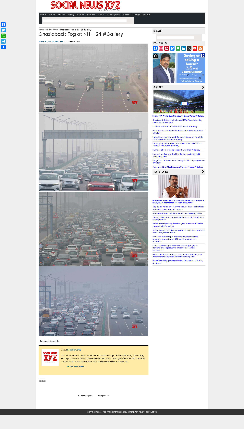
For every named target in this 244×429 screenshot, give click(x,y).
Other (55, 30)
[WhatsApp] (3, 36)
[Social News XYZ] (85, 10)
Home (43, 14)
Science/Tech (113, 14)
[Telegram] (3, 41)
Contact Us (151, 412)
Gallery (71, 14)
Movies (61, 14)
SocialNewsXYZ (74, 350)
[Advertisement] (158, 6)
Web (71, 367)
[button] (93, 78)
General (146, 14)
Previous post (86, 395)
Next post (102, 395)
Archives (126, 14)
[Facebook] (3, 24)
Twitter (76, 367)
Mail (68, 367)
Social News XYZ (55, 41)
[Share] (3, 47)
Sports (101, 14)
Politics (52, 14)
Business (91, 14)
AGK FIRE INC (108, 412)
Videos (80, 14)
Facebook (81, 367)
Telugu (137, 14)
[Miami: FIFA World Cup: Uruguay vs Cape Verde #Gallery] (178, 112)
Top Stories (160, 171)
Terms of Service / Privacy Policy (129, 412)
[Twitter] (3, 30)
